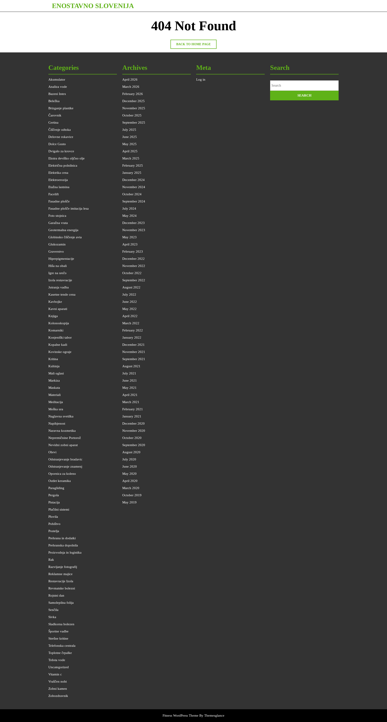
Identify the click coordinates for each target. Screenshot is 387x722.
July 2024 (129, 208)
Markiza (54, 380)
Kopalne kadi (57, 344)
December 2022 (133, 258)
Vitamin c (55, 674)
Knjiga (53, 316)
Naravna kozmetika (62, 430)
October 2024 (132, 194)
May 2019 (129, 502)
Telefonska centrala (61, 645)
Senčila (53, 610)
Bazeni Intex (57, 94)
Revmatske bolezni (61, 588)
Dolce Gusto (57, 144)
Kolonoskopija (58, 323)
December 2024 (133, 180)
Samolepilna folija (61, 602)
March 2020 (130, 488)
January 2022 (131, 337)
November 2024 (133, 187)
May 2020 (129, 473)
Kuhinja (54, 366)
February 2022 (132, 330)
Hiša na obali (57, 266)
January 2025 (131, 172)
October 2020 (132, 438)
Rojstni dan (56, 595)
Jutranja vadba (58, 287)
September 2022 (133, 280)
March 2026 (130, 86)
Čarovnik (54, 115)
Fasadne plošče (59, 201)
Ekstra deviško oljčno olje (66, 158)
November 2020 (133, 430)
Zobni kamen (57, 688)
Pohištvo (54, 524)
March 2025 (130, 158)
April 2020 (130, 481)
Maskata (54, 387)
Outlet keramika (59, 481)
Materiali (54, 395)
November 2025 (133, 108)
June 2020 (129, 466)
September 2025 (133, 122)
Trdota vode (56, 660)
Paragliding (56, 488)
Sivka (52, 617)
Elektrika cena (58, 172)
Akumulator (56, 79)
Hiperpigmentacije (61, 258)
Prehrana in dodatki (62, 538)
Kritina (53, 359)
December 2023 (133, 223)
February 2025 (132, 165)
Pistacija (54, 502)
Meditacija (55, 402)
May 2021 (129, 387)
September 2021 (133, 359)
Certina (53, 122)
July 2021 (129, 373)
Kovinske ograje (59, 352)
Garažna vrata (58, 223)
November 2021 (133, 352)
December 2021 (133, 344)
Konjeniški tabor (60, 337)
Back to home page (196, 45)
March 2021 (130, 402)
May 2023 (129, 237)
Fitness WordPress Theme (180, 715)
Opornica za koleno (62, 473)
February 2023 (132, 251)
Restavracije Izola (60, 581)
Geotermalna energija (63, 230)
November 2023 (133, 230)
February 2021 (132, 409)
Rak (51, 559)
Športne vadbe (58, 631)
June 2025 (129, 137)
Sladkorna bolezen (61, 624)
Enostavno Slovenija (93, 5)
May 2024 (129, 215)
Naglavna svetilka (60, 416)
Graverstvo (56, 251)
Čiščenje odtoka (59, 129)
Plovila (53, 516)
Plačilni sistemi (58, 509)
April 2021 (130, 395)
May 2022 (129, 309)
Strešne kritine (58, 638)
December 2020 (133, 423)
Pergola (53, 495)
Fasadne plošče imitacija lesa (68, 208)
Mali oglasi (56, 373)
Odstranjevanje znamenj (65, 466)
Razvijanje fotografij (62, 567)
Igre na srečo (57, 273)
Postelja (53, 531)
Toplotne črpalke (60, 653)
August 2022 (131, 287)
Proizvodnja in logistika (65, 552)
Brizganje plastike (60, 108)
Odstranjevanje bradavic (65, 459)
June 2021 (129, 380)
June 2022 (129, 301)
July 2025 (129, 129)
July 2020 (129, 459)
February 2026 (132, 94)
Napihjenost (56, 423)
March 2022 (130, 323)
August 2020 (131, 452)
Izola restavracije (60, 280)
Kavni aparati (57, 309)
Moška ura (55, 409)
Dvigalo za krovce (61, 151)
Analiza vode (57, 86)
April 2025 (130, 151)
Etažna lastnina (58, 187)
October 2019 (132, 495)
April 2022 (130, 316)
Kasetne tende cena (61, 294)
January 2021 (131, 416)
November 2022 (133, 266)
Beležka (54, 101)
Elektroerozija (58, 180)
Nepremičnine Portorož (64, 438)
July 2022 (129, 294)
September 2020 (133, 445)
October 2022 (132, 273)
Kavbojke (55, 301)
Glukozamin (57, 244)
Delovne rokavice (60, 137)
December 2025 (133, 101)
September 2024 (133, 201)
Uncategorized (58, 667)
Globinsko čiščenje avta (65, 237)
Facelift (53, 194)
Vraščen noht (57, 681)
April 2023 (130, 244)
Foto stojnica (57, 215)
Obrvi (52, 452)
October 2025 (132, 115)
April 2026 (130, 79)
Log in (200, 79)
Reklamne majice (60, 574)
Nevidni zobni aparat (63, 445)
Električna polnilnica (62, 165)
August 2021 (131, 366)
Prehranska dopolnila (63, 545)
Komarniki (55, 330)
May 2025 (129, 144)
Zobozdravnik (58, 696)
